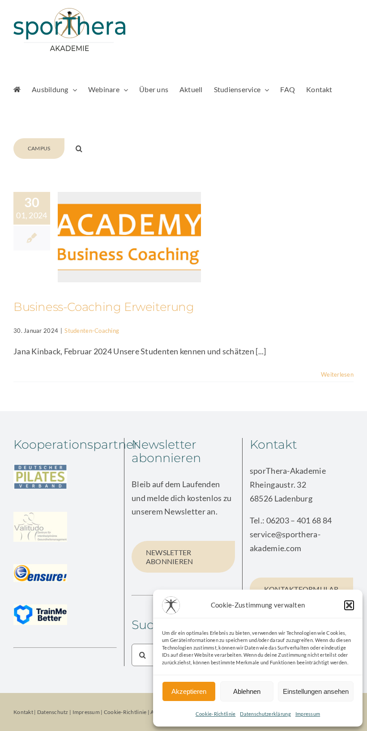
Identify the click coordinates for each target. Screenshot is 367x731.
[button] (349, 605)
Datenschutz (52, 712)
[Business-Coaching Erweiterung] (129, 237)
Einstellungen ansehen (316, 691)
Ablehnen (246, 691)
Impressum (307, 714)
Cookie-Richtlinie (216, 714)
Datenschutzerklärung (265, 714)
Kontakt (23, 712)
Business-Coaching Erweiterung (103, 307)
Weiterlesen (337, 374)
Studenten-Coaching (91, 330)
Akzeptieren (188, 691)
